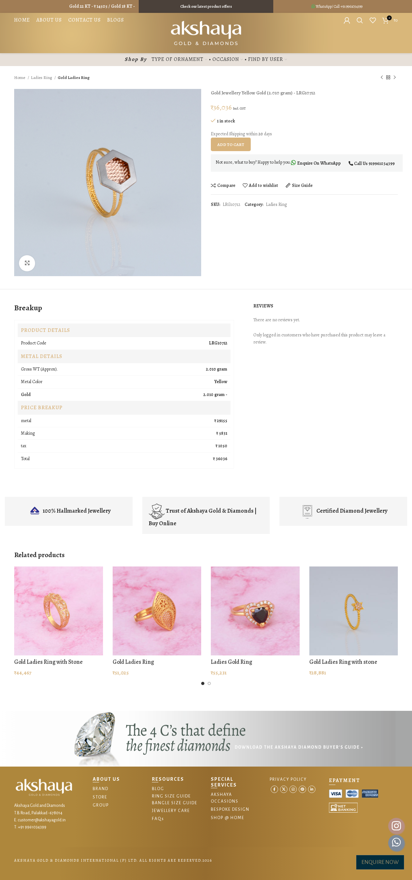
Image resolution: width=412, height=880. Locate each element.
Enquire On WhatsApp (318, 163)
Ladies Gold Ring (231, 662)
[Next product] (394, 77)
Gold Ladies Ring (133, 662)
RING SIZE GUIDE (171, 796)
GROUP (101, 805)
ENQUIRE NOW (380, 862)
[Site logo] (206, 33)
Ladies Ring (42, 77)
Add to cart (230, 144)
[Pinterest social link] (302, 789)
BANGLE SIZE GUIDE (174, 803)
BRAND (100, 789)
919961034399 (382, 163)
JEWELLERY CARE (171, 810)
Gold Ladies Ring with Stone (48, 662)
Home (20, 77)
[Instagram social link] (293, 789)
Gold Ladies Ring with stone (343, 662)
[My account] (347, 20)
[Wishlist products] (372, 20)
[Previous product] (382, 77)
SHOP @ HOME (227, 818)
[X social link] (283, 789)
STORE (100, 797)
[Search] (359, 20)
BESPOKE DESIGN (230, 809)
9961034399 (354, 6)
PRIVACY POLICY (288, 779)
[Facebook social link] (274, 789)
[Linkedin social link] (311, 789)
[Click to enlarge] (27, 263)
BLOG (158, 789)
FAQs (158, 819)
